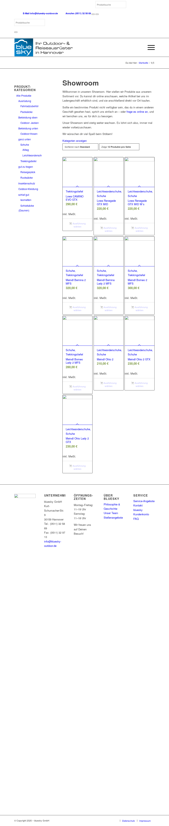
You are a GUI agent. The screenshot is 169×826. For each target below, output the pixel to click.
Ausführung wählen (79, 225)
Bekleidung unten (28, 128)
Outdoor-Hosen (29, 133)
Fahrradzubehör (29, 106)
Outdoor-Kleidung (28, 189)
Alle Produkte (23, 95)
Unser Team (111, 513)
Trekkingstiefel (28, 161)
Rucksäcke (26, 177)
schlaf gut (23, 194)
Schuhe (24, 144)
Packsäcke (26, 112)
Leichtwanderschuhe (34, 155)
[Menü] (149, 47)
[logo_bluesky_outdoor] (44, 47)
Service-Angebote (144, 501)
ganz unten (24, 139)
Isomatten (25, 200)
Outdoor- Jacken (29, 122)
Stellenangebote (113, 517)
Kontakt (138, 505)
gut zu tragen (25, 166)
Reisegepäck (27, 172)
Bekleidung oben (28, 117)
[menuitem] (149, 47)
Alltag (25, 149)
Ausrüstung (24, 101)
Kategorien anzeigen (74, 141)
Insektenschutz (26, 183)
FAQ (136, 519)
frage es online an (137, 112)
